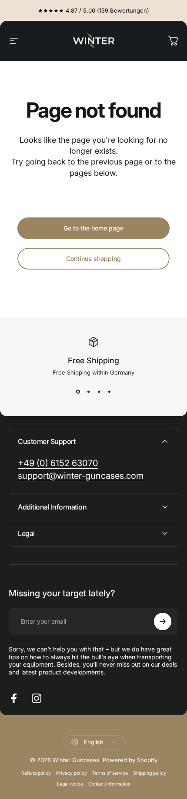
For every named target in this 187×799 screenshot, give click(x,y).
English (94, 742)
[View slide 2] (88, 391)
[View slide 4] (109, 391)
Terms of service (110, 773)
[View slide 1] (78, 391)
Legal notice (70, 784)
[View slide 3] (99, 391)
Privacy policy (71, 773)
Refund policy (36, 773)
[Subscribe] (162, 621)
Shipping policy (149, 773)
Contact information (109, 784)
